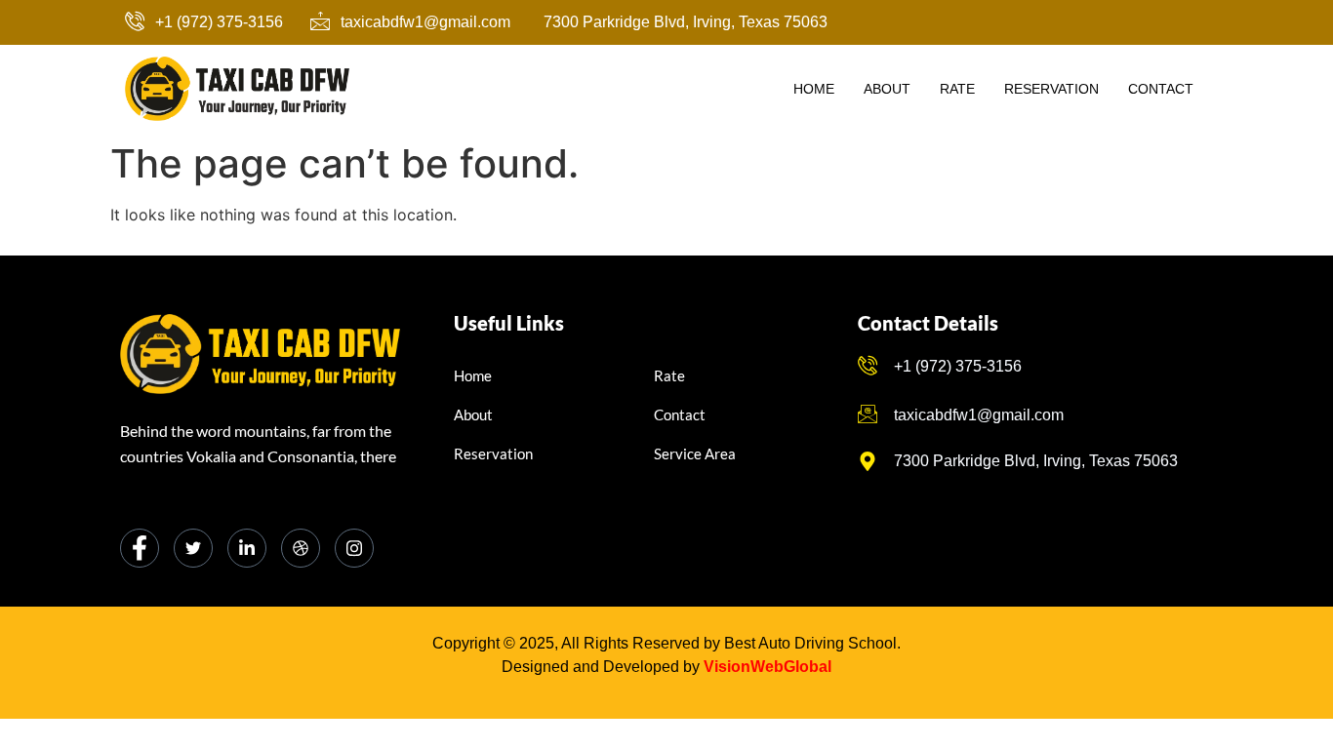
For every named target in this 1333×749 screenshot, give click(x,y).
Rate (957, 89)
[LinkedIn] (246, 548)
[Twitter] (193, 548)
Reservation (1051, 89)
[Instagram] (354, 548)
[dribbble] (300, 548)
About (887, 89)
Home (813, 89)
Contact (1160, 89)
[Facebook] (139, 548)
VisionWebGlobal (767, 666)
